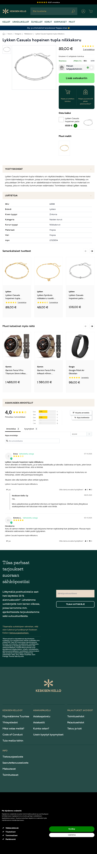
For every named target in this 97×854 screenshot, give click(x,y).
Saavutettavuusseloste (15, 762)
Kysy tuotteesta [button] (83, 417)
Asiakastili (39, 722)
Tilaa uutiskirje (75, 604)
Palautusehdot (75, 722)
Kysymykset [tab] (29, 429)
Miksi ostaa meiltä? (13, 728)
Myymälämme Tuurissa (16, 716)
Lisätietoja (11, 196)
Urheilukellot (20, 22)
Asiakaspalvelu (41, 716)
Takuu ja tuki (74, 728)
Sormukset (60, 22)
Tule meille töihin (13, 740)
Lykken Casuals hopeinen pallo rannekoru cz (72, 120)
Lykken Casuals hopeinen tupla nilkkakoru (49, 34)
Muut (72, 22)
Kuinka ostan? (41, 728)
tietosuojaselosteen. (19, 633)
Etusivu (4, 34)
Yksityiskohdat (14, 169)
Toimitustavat (10, 774)
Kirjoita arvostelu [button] (82, 413)
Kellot (6, 22)
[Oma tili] (83, 11)
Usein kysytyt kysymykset (48, 734)
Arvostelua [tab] (11, 429)
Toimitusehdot (75, 716)
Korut (48, 22)
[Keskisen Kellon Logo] (14, 11)
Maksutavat (9, 768)
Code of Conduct (13, 734)
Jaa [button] (9, 490)
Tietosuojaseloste (13, 756)
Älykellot (37, 22)
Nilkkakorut (28, 34)
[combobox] (53, 11)
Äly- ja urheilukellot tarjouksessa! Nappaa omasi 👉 (48, 28)
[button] (91, 251)
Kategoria (18, 34)
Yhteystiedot (10, 722)
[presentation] (60, 66)
